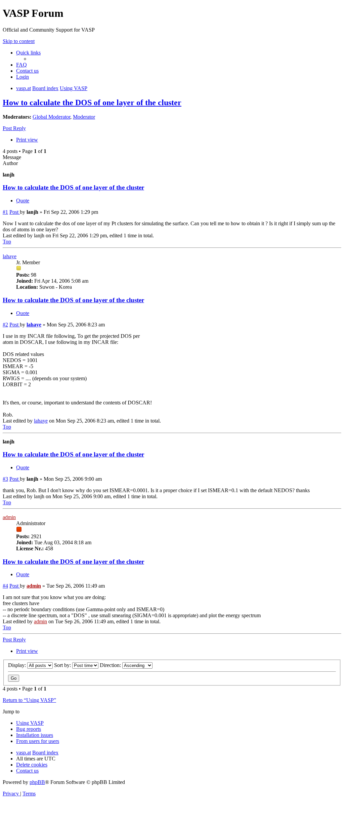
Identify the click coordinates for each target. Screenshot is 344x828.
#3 (5, 479)
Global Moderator (51, 117)
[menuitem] (21, 65)
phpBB (37, 782)
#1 (5, 212)
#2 (5, 324)
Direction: (111, 665)
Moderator (84, 117)
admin (9, 517)
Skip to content (19, 41)
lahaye (9, 256)
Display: (17, 665)
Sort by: (63, 665)
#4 (5, 586)
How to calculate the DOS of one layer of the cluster (92, 102)
